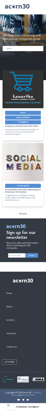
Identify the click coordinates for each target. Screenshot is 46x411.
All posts (23, 214)
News (23, 113)
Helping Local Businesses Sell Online (21, 126)
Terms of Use (28, 395)
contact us (11, 347)
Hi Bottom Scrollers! (27, 406)
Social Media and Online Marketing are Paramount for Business (23, 190)
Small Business (23, 118)
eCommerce (23, 122)
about (9, 306)
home (9, 293)
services (10, 320)
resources (11, 333)
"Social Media (23, 186)
